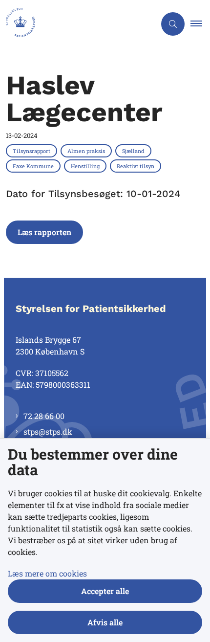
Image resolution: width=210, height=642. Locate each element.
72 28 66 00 (43, 416)
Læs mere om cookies (47, 573)
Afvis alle (105, 622)
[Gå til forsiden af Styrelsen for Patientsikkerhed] (77, 24)
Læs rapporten (44, 232)
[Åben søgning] (173, 24)
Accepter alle (105, 591)
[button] (200, 24)
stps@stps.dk (47, 431)
